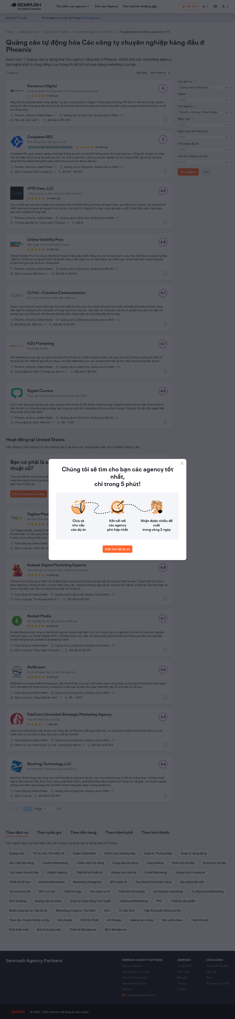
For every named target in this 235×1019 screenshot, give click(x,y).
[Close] (182, 463)
